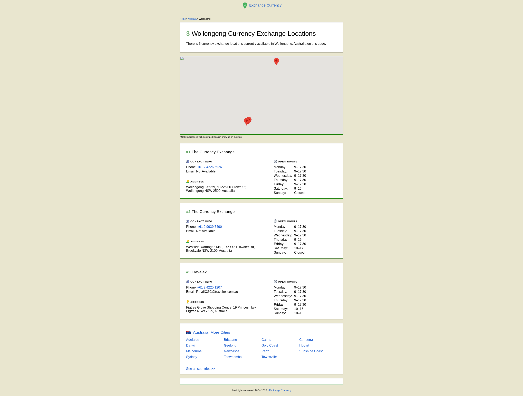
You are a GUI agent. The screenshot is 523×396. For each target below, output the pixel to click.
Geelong (230, 345)
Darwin (191, 345)
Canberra (306, 339)
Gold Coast (270, 345)
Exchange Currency (280, 390)
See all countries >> (200, 368)
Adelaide (192, 339)
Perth (265, 351)
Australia (192, 19)
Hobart (304, 345)
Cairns (266, 339)
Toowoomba (233, 357)
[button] (276, 61)
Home (183, 19)
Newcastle (231, 351)
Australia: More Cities (211, 332)
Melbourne (194, 351)
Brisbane (230, 339)
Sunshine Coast (311, 351)
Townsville (269, 357)
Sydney (191, 357)
